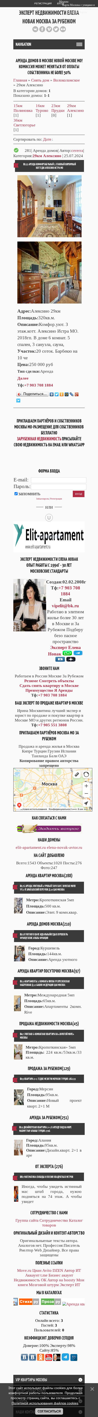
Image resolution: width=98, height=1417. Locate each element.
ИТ (78, 1270)
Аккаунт (32, 1275)
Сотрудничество (53, 1220)
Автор (69, 1270)
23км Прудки (57, 108)
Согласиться (49, 1411)
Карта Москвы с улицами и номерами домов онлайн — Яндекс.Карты (78, 8)
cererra (77, 150)
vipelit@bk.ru (65, 605)
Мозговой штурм (44, 1285)
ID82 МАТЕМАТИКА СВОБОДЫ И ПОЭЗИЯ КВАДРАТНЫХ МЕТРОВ (46, 1177)
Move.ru (24, 1270)
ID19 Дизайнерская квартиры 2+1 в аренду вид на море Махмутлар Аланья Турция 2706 (45, 1129)
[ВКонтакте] (51, 394)
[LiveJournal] (71, 394)
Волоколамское (66, 80)
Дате (47, 139)
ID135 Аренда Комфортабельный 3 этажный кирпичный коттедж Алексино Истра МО (49, 166)
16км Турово (42, 108)
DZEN (58, 1270)
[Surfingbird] (18, 400)
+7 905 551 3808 (52, 725)
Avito (47, 1270)
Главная (20, 80)
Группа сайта (27, 1220)
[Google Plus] (76, 394)
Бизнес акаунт (61, 1275)
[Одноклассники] (61, 394)
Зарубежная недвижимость (39, 439)
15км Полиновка (23, 108)
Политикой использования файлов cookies (45, 1403)
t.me (44, 1275)
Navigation (23, 44)
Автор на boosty (61, 1280)
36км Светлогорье (24, 122)
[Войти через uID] (49, 517)
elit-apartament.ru (31, 847)
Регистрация (43, 3)
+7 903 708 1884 (38, 385)
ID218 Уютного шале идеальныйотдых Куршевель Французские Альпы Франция (44, 936)
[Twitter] (56, 394)
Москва (63, 1)
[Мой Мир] (66, 394)
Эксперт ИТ (70, 1285)
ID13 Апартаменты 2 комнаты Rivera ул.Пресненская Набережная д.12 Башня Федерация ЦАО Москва (45, 983)
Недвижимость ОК (30, 1280)
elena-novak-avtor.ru (64, 847)
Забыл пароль (42, 499)
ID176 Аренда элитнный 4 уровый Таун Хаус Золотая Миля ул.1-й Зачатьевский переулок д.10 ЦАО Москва (48, 887)
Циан (36, 1270)
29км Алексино (75, 108)
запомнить (29, 493)
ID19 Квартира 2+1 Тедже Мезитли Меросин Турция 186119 (48, 1079)
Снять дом (40, 80)
